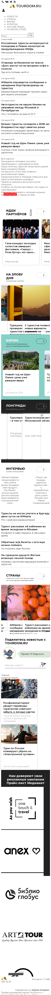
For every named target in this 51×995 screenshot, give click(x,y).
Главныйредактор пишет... (10, 676)
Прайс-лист (16, 783)
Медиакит (35, 783)
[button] (39, 211)
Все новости (7, 159)
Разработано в (32, 990)
